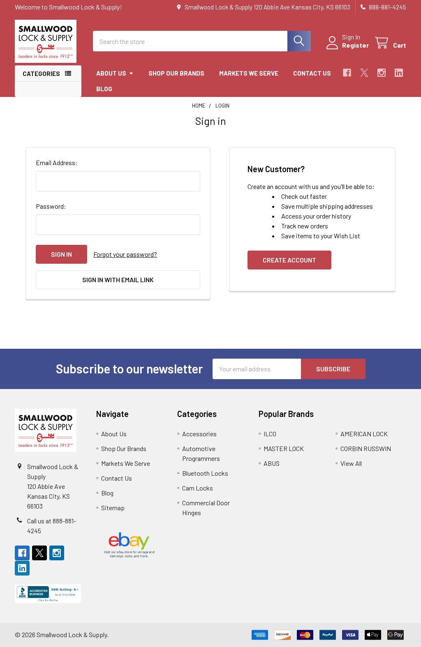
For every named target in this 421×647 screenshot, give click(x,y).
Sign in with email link (118, 279)
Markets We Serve (248, 73)
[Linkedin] (398, 72)
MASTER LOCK (284, 448)
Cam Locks (197, 488)
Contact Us (312, 73)
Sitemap (113, 507)
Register (355, 45)
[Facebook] (347, 72)
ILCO (270, 433)
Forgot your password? (125, 254)
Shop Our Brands (176, 73)
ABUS (272, 463)
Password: (51, 206)
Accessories (199, 433)
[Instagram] (381, 72)
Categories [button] (41, 73)
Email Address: (57, 162)
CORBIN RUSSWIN (365, 448)
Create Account (289, 260)
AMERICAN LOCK (364, 433)
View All (351, 463)
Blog (104, 88)
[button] (48, 593)
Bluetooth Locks (205, 473)
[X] (364, 72)
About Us (111, 73)
